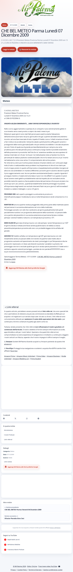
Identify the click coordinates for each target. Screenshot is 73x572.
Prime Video (40, 356)
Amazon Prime (9, 356)
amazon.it (7, 344)
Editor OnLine (32, 566)
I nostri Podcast (9, 435)
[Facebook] (4, 418)
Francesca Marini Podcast (15, 549)
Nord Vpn (13, 351)
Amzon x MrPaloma (55, 528)
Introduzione (8, 430)
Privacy (13, 570)
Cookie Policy (22, 570)
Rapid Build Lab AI (13, 539)
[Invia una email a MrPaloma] (59, 566)
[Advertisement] (36, 288)
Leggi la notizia (9, 49)
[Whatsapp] (27, 418)
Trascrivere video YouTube (47, 566)
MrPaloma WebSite (13, 544)
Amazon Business (53, 356)
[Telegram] (38, 418)
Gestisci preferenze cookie (52, 570)
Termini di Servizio (35, 570)
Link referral (8, 439)
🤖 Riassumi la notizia (27, 49)
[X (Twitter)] (15, 418)
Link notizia (8, 462)
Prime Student (35, 359)
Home (30, 25)
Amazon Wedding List (21, 359)
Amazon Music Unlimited (26, 356)
